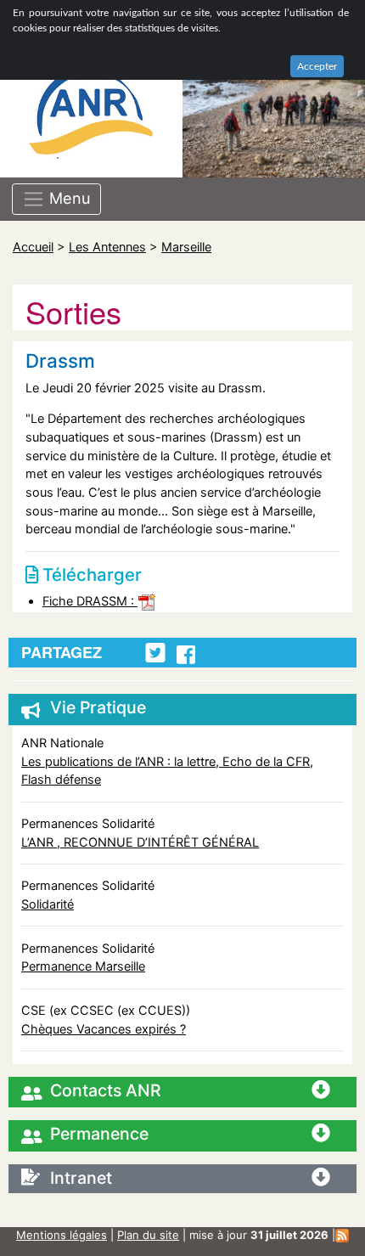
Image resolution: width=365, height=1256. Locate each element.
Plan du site (148, 1235)
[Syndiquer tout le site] (342, 1235)
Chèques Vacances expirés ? (103, 1029)
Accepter (317, 66)
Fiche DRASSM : (90, 601)
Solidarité (47, 904)
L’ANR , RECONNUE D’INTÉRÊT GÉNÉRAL (140, 842)
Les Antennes (107, 246)
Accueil (33, 246)
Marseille (186, 246)
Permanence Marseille (83, 966)
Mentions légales (61, 1235)
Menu (68, 198)
